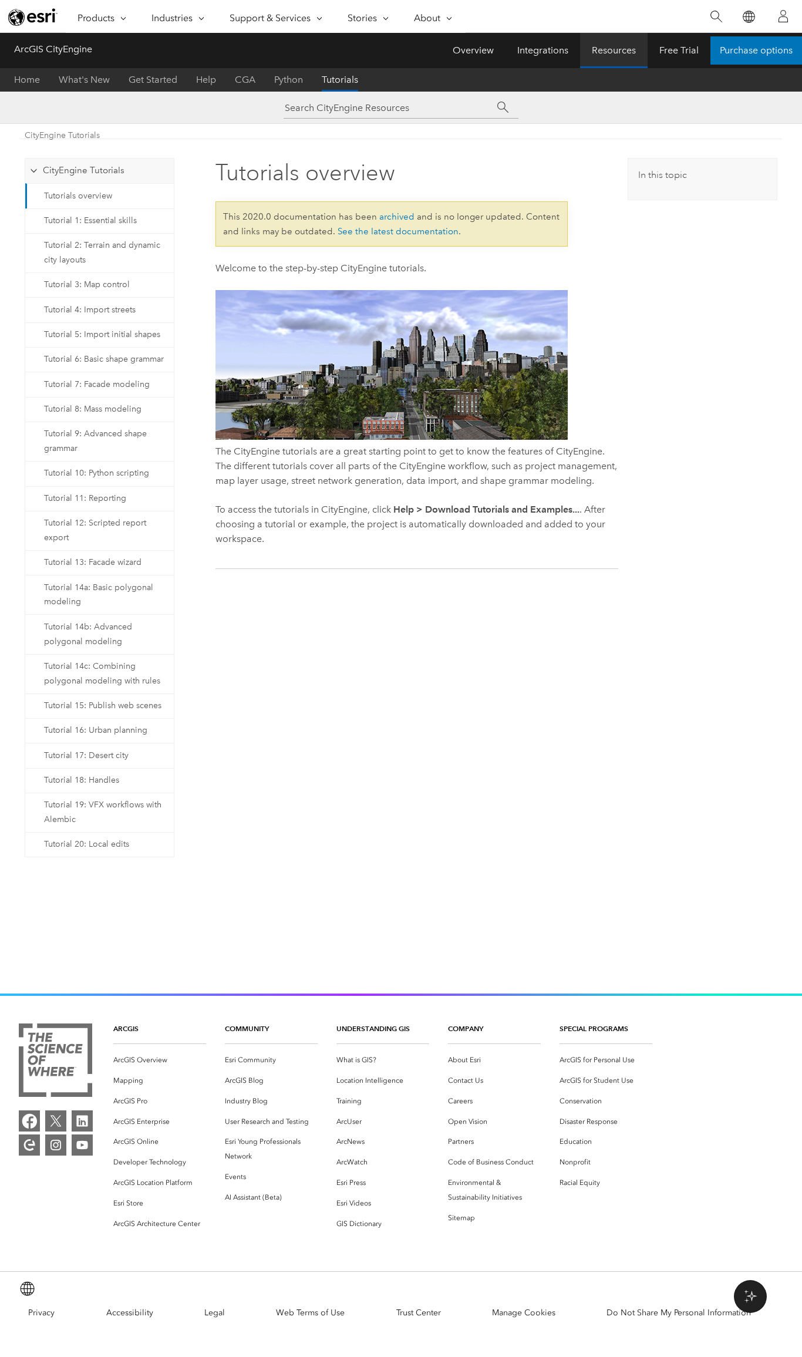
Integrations (542, 50)
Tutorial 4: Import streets (90, 310)
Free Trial (679, 50)
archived (397, 216)
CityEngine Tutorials (62, 135)
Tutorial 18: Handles (81, 780)
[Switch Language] (748, 17)
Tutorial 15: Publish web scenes (102, 706)
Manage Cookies (523, 1313)
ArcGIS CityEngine (53, 49)
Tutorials (340, 79)
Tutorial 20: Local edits (86, 844)
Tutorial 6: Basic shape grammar (104, 359)
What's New (84, 79)
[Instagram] (55, 1145)
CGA (245, 79)
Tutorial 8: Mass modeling (92, 409)
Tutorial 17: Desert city (86, 755)
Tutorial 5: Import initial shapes (102, 334)
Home (27, 79)
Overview (473, 50)
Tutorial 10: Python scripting (96, 473)
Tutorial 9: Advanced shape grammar (95, 441)
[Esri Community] (29, 1145)
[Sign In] (783, 16)
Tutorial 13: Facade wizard (92, 562)
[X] (55, 1121)
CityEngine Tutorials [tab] (83, 170)
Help (206, 79)
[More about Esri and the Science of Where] (55, 1062)
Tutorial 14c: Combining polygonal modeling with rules (102, 673)
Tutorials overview (78, 196)
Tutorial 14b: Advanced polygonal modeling (88, 634)
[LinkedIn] (82, 1121)
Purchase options (756, 50)
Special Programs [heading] (594, 1028)
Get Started (153, 79)
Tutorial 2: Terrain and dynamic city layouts (102, 252)
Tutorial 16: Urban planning (95, 730)
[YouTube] (82, 1145)
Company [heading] (465, 1028)
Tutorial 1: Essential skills (90, 220)
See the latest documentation (398, 231)
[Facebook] (29, 1121)
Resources (614, 50)
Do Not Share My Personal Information (678, 1313)
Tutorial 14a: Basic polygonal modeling (98, 594)
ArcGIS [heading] (126, 1028)
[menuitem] (159, 1060)
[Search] (716, 17)
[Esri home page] (33, 17)
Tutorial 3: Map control (87, 284)
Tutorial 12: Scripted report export (95, 530)
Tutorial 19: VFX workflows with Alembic (102, 812)
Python (288, 79)
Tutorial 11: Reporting (85, 498)
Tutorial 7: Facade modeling (97, 384)
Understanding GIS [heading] (373, 1028)
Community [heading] (247, 1028)
